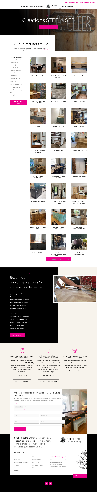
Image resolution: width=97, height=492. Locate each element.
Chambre (12, 75)
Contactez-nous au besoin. (41, 50)
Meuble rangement (15, 84)
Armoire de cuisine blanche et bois (78, 202)
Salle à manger (14, 87)
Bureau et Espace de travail (21, 462)
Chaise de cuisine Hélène (58, 176)
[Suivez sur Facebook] (46, 483)
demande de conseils (48, 27)
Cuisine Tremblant (79, 101)
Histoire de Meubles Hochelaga (72, 2)
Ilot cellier (58, 150)
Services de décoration (27, 6)
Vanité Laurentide (58, 101)
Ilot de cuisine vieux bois (38, 227)
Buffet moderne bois (79, 150)
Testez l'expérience (75, 377)
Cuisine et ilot (13, 78)
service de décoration (48, 381)
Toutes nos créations (18, 102)
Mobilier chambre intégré (38, 151)
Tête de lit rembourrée (79, 253)
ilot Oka (38, 126)
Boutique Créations (22, 381)
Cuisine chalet (38, 252)
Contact (81, 2)
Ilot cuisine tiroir (38, 201)
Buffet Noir (79, 126)
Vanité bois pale (79, 75)
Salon (11, 95)
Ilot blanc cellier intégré (58, 76)
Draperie (13, 62)
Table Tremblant (38, 75)
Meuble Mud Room (79, 176)
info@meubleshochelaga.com (58, 457)
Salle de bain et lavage (16, 90)
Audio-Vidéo (13, 68)
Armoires (12, 65)
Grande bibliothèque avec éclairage (58, 254)
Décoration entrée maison (58, 202)
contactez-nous (17, 335)
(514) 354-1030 (80, 476)
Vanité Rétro (58, 126)
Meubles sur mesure (39, 6)
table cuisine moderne (38, 176)
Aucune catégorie (15, 60)
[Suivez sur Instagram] (50, 483)
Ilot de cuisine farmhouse (58, 227)
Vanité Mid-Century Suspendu (38, 101)
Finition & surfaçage (67, 6)
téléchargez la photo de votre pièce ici (27, 404)
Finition (12, 81)
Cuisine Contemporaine (79, 227)
